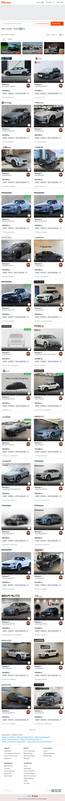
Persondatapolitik (29, 771)
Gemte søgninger (9, 771)
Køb (4, 39)
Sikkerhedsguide (29, 778)
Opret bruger (8, 776)
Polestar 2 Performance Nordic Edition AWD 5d (39, 741)
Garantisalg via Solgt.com (12, 753)
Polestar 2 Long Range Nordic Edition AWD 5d (14, 741)
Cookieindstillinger (29, 773)
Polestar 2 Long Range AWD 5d (25, 737)
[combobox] (16, 24)
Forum (45, 751)
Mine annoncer (8, 766)
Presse (26, 766)
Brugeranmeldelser (49, 753)
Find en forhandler (29, 751)
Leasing (10, 39)
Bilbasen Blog (47, 756)
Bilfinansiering (28, 753)
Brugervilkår (27, 768)
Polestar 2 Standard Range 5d (42, 737)
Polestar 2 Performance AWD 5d (10, 739)
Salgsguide (7, 758)
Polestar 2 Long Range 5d (8, 737)
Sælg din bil (7, 751)
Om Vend (26, 783)
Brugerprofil (7, 773)
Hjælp (25, 781)
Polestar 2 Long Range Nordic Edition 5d (30, 739)
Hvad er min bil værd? (11, 756)
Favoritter (7, 768)
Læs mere (45, 798)
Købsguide (27, 758)
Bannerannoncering (30, 776)
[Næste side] (39, 729)
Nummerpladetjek (29, 756)
